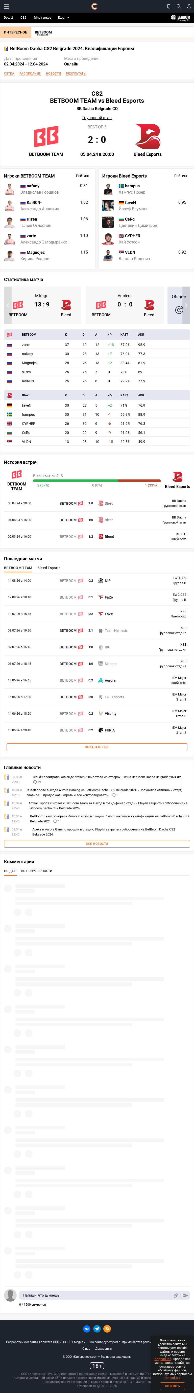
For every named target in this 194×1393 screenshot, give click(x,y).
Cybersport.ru (86, 1386)
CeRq (26, 433)
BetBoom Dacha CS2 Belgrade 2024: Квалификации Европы (72, 48)
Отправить (186, 1295)
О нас (86, 1348)
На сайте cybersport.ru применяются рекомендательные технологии (139, 1342)
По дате (10, 871)
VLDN (26, 442)
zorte (26, 345)
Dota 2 (8, 17)
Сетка (9, 73)
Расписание (30, 73)
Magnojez (29, 363)
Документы (103, 1348)
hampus (28, 414)
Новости (53, 73)
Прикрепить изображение (176, 1295)
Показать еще (97, 747)
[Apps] (169, 6)
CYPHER (28, 424)
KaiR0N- (28, 381)
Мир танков (42, 17)
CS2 (23, 17)
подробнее (163, 1359)
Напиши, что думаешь (41, 1295)
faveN (26, 405)
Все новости (97, 844)
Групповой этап (97, 118)
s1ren (26, 372)
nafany (27, 354)
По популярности (37, 871)
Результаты (76, 73)
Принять (172, 1386)
